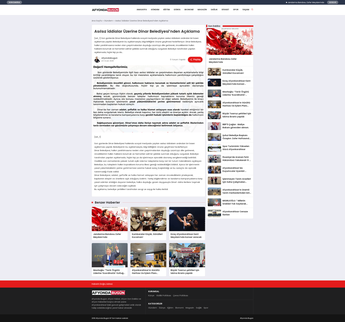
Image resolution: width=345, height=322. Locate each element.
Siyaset (225, 9)
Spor (235, 9)
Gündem (155, 9)
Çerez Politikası (180, 295)
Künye (151, 295)
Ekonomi (189, 9)
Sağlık (214, 9)
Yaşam (245, 9)
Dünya (177, 9)
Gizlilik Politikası (163, 295)
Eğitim (166, 9)
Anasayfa (142, 9)
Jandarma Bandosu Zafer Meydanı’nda (296, 2)
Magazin (202, 9)
